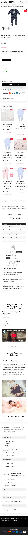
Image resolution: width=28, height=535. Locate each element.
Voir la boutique (14, 85)
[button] (26, 9)
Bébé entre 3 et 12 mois (18, 472)
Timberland (6, 314)
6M (11, 482)
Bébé (8, 5)
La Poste (13, 446)
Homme (12, 479)
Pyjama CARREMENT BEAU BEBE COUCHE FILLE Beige (7, 124)
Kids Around (7, 361)
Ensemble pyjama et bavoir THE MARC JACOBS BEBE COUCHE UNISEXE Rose (7, 185)
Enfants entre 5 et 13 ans (16, 473)
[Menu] (1, 2)
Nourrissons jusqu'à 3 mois (16, 475)
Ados (12, 472)
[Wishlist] (26, 2)
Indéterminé (13, 466)
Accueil (2, 5)
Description (5, 201)
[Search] (20, 2)
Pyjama (14, 5)
